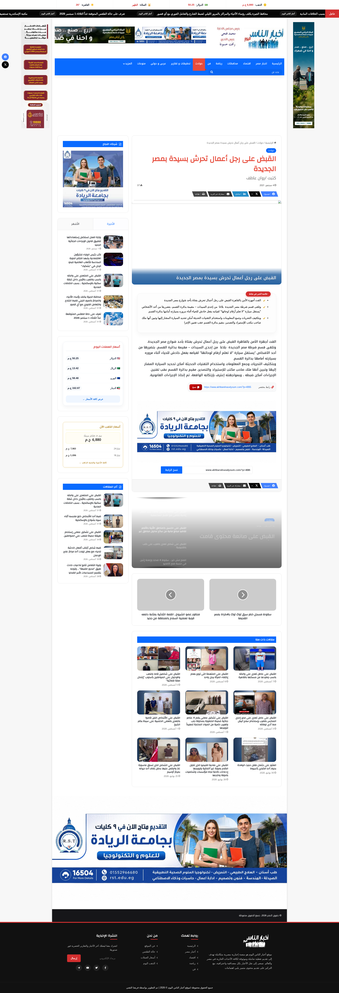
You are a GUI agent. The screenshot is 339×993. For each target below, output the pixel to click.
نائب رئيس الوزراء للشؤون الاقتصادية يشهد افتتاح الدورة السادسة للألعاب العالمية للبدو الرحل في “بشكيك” (85, 260)
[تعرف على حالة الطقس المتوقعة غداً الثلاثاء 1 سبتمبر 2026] (113, 318)
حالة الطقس (148, 951)
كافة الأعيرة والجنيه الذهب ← (93, 463)
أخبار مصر (190, 951)
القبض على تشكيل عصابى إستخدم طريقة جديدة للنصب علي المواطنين (82, 534)
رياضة (219, 63)
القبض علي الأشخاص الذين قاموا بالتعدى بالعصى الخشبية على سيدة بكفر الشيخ (159, 721)
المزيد (128, 63)
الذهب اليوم (149, 963)
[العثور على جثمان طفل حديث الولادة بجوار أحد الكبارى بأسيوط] (254, 750)
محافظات (232, 63)
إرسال (74, 958)
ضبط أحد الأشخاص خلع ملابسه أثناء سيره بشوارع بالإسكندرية (82, 518)
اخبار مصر (261, 63)
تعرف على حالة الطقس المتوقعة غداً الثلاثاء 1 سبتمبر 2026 (182, 13)
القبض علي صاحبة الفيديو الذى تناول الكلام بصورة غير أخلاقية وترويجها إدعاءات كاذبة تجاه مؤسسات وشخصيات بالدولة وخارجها (206, 770)
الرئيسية (277, 63)
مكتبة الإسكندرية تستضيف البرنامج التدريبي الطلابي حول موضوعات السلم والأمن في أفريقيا (66, 13)
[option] (207, 532)
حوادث (199, 63)
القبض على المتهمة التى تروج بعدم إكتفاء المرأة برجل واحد (209, 676)
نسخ (194, 387)
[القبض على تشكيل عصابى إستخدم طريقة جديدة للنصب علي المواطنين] (113, 536)
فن (209, 63)
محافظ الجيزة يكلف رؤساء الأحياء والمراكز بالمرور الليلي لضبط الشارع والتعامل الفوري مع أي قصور (83, 301)
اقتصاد (247, 63)
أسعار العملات (148, 957)
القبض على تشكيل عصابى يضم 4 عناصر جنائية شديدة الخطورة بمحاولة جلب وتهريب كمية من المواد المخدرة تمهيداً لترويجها (207, 723)
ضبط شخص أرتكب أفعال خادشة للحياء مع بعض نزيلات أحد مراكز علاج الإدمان (82, 552)
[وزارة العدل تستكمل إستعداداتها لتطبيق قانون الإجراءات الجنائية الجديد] (113, 242)
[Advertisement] (169, 105)
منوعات (141, 63)
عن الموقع (150, 945)
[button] (60, 35)
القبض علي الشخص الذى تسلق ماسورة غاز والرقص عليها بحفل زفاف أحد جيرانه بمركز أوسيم (159, 768)
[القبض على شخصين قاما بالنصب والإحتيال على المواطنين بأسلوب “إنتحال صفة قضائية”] (158, 658)
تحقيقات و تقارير (180, 63)
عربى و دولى (158, 63)
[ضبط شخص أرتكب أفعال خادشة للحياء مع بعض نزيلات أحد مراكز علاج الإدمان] (113, 552)
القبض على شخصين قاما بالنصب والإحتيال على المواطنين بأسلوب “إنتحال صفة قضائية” (158, 677)
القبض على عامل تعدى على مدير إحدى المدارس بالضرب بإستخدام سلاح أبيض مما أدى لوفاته (256, 721)
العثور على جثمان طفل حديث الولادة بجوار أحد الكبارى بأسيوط (256, 767)
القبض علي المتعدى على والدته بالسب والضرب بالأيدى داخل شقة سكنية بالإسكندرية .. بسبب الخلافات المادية (82, 281)
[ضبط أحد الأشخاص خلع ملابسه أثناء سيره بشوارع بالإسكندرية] (113, 521)
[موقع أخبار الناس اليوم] (249, 38)
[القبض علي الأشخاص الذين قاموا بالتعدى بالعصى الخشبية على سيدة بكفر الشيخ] (158, 702)
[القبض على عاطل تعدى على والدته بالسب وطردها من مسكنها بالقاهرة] (254, 658)
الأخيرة (111, 223)
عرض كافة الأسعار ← (93, 399)
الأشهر (75, 223)
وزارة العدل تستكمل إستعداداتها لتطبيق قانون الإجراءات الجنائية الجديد (84, 241)
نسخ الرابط (171, 470)
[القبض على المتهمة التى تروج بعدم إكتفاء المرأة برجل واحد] (206, 658)
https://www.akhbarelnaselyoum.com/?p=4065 (227, 387)
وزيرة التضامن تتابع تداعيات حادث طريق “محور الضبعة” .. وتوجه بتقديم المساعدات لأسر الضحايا (84, 569)
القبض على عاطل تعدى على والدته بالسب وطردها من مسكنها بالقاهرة (257, 676)
